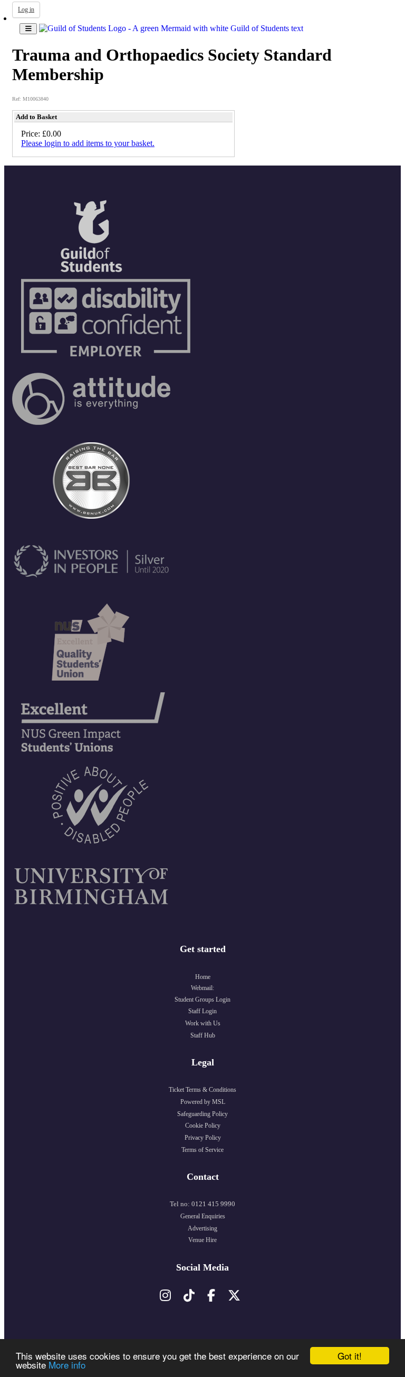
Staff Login (202, 1011)
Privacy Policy (203, 1137)
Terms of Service (202, 1149)
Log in (26, 9)
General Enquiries (202, 1216)
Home (202, 977)
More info (67, 1364)
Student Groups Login (202, 999)
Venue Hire (202, 1240)
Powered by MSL (202, 1102)
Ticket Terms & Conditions (202, 1089)
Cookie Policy (202, 1125)
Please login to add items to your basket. (88, 143)
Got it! (350, 1355)
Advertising (202, 1228)
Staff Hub (202, 1035)
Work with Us (202, 1023)
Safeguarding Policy (202, 1114)
